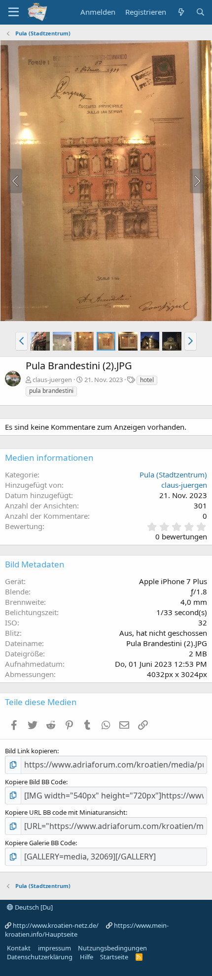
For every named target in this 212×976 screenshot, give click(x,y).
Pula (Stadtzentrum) (173, 474)
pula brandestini (51, 390)
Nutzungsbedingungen (112, 948)
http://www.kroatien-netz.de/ (56, 925)
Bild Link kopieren (31, 750)
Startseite (114, 956)
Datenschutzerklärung (39, 956)
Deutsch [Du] (33, 907)
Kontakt (19, 948)
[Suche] (200, 12)
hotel (147, 380)
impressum (54, 948)
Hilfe (86, 956)
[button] (21, 341)
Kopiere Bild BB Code (35, 781)
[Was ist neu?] (180, 12)
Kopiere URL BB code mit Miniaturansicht (65, 812)
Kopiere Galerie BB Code (40, 842)
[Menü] (13, 12)
